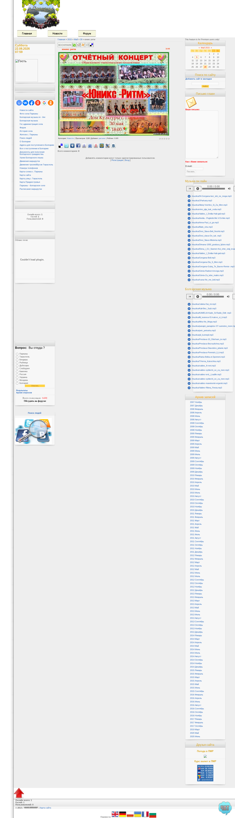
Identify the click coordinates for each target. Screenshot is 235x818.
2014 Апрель (196, 642)
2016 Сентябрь (197, 708)
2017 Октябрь (196, 726)
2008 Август (195, 419)
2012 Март (195, 562)
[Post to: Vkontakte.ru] (113, 145)
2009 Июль (195, 454)
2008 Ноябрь (196, 430)
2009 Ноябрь (196, 468)
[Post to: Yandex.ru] (96, 145)
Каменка (23, 371)
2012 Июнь (195, 573)
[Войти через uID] (19, 103)
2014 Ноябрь (196, 663)
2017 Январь (196, 719)
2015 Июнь (195, 688)
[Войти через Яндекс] (38, 103)
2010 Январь (196, 475)
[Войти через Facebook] (31, 103)
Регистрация (117, 160)
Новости (57, 33)
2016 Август (195, 705)
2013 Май (194, 607)
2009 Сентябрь (197, 461)
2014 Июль (195, 653)
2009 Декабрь (196, 472)
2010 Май (194, 486)
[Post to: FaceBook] (78, 145)
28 (81, 39)
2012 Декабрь (196, 590)
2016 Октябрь (196, 712)
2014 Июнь (195, 649)
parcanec (102, 138)
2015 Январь (196, 670)
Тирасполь (24, 357)
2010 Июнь (195, 489)
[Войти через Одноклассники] (50, 103)
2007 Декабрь (196, 406)
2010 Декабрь (196, 510)
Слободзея (24, 368)
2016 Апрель (196, 698)
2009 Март (195, 440)
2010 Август (195, 496)
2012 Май (194, 569)
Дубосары (24, 365)
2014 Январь (196, 635)
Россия (22, 374)
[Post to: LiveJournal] (108, 145)
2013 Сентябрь (197, 621)
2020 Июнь (195, 736)
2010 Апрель (196, 482)
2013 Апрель (196, 604)
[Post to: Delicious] (61, 145)
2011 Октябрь (196, 545)
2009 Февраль (196, 437)
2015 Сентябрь (197, 691)
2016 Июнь (195, 702)
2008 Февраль (196, 409)
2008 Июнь (195, 416)
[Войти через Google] (44, 103)
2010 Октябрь (196, 503)
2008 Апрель (196, 412)
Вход (127, 160)
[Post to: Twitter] (66, 145)
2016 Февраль (196, 695)
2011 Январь (196, 513)
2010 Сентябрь (197, 500)
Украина (23, 377)
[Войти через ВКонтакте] (25, 103)
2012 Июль (195, 576)
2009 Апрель (196, 444)
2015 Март (195, 677)
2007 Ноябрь (196, 402)
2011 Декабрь (196, 552)
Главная (27, 33)
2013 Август (195, 618)
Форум (87, 33)
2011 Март (195, 520)
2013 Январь (196, 594)
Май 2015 (205, 48)
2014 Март (195, 639)
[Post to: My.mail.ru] (102, 145)
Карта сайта (45, 808)
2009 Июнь (195, 451)
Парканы (23, 354)
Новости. (70, 138)
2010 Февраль (196, 479)
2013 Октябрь (196, 625)
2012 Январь (196, 555)
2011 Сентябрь (197, 541)
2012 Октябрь (196, 583)
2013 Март (195, 601)
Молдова (23, 380)
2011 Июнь (195, 531)
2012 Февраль (196, 559)
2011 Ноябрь (196, 548)
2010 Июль (195, 493)
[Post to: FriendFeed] (90, 145)
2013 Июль (195, 614)
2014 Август (195, 656)
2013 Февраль (196, 597)
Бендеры (23, 360)
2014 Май (194, 646)
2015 (69, 39)
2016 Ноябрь (196, 715)
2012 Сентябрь (197, 580)
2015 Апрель (196, 681)
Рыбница (23, 362)
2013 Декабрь (196, 632)
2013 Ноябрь (196, 628)
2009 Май (194, 447)
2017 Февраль (196, 722)
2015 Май (194, 684)
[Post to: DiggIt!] (72, 145)
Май (76, 39)
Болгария (23, 383)
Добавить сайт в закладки (198, 79)
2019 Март (195, 729)
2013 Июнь (195, 611)
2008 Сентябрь (197, 423)
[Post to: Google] (84, 145)
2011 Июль (195, 534)
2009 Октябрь (196, 465)
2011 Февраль (196, 517)
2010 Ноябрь (196, 506)
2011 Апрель (196, 524)
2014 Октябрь (196, 660)
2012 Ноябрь (196, 587)
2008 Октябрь (196, 426)
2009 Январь (196, 433)
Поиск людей (34, 413)
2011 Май (194, 527)
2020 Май (194, 733)
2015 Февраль (196, 674)
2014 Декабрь (196, 667)
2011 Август (195, 538)
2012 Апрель (196, 566)
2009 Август (195, 458)
